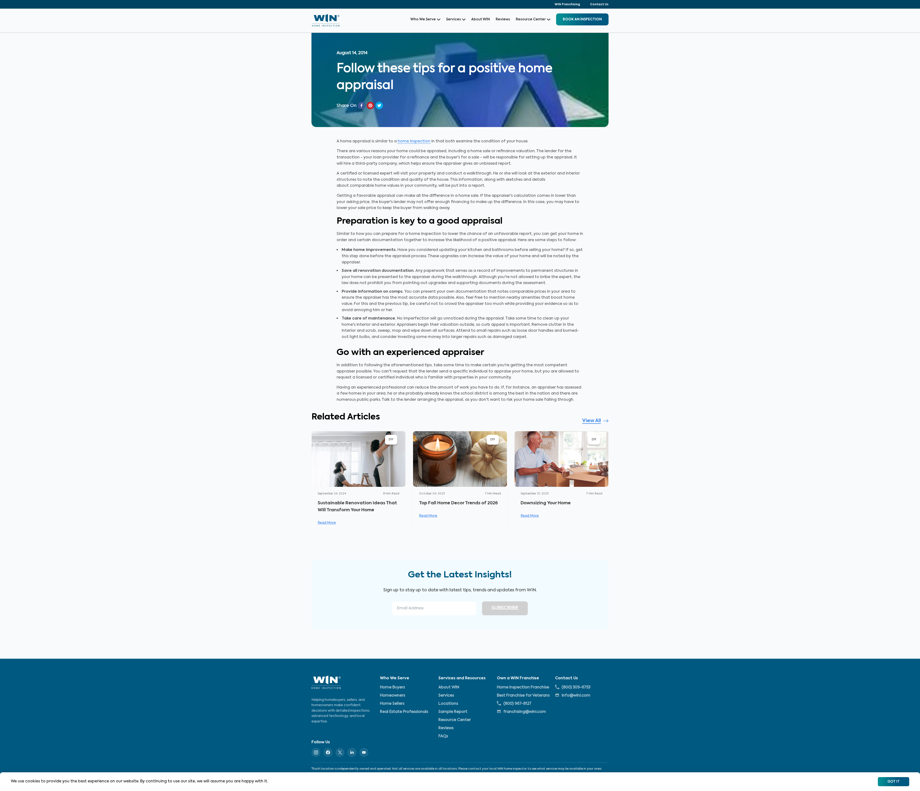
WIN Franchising (567, 4)
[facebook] (361, 105)
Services (453, 19)
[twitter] (379, 105)
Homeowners (392, 695)
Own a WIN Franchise (518, 678)
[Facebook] (328, 752)
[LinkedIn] (351, 752)
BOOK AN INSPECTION (582, 19)
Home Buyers (392, 687)
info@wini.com (576, 695)
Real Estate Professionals (404, 712)
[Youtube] (363, 752)
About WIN (480, 19)
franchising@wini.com (524, 712)
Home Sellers (392, 703)
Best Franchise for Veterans (523, 695)
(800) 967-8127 (517, 703)
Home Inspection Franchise (523, 687)
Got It (893, 781)
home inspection (414, 141)
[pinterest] (370, 105)
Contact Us (599, 4)
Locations (448, 703)
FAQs (443, 736)
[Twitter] (340, 752)
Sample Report (452, 712)
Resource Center (531, 19)
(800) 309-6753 (576, 687)
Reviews (503, 19)
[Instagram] (316, 752)
